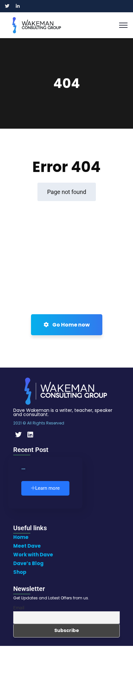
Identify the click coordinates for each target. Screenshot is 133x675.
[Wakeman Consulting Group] (36, 25)
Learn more (47, 488)
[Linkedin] (30, 435)
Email (18, 607)
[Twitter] (18, 435)
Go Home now (70, 324)
